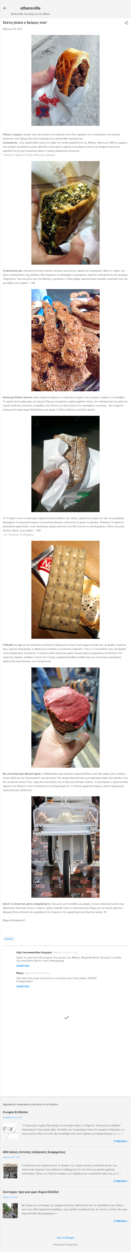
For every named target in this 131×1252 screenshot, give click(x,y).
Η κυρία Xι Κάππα (15, 1112)
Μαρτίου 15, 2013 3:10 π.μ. (38, 973)
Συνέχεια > (121, 1141)
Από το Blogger (65, 1237)
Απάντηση (22, 966)
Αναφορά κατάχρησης (65, 1244)
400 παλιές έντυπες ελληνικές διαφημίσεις (34, 1152)
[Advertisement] (65, 1067)
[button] (126, 23)
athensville (30, 8)
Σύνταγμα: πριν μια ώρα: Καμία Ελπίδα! (31, 1192)
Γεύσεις (8, 938)
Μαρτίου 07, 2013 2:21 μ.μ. (66, 952)
